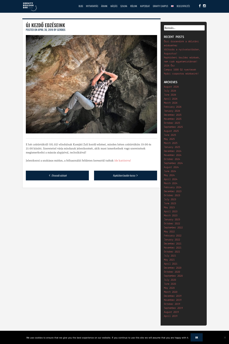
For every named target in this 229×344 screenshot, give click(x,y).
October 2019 (172, 304)
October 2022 (172, 223)
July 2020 (170, 280)
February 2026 (172, 107)
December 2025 (172, 115)
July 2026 (170, 91)
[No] (224, 337)
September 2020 (173, 276)
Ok (196, 337)
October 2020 (172, 272)
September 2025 (173, 127)
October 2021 (172, 251)
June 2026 (170, 95)
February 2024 (172, 187)
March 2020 (170, 292)
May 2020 (169, 288)
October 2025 (172, 123)
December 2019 (172, 296)
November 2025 (172, 119)
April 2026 (170, 99)
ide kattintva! (122, 160)
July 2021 (170, 255)
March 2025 (170, 143)
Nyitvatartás (92, 6)
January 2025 (172, 147)
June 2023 (170, 203)
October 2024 (172, 159)
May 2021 (169, 260)
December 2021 (172, 243)
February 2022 (172, 235)
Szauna (123, 6)
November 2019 (172, 300)
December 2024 (172, 151)
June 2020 (170, 284)
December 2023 (172, 191)
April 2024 (170, 179)
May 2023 (169, 207)
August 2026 (171, 86)
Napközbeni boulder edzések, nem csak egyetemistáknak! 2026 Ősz (182, 61)
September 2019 (173, 308)
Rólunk (133, 6)
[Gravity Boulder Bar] (29, 11)
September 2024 (173, 163)
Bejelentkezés (183, 6)
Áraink (104, 6)
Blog (81, 6)
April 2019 (170, 316)
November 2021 (172, 247)
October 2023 (172, 195)
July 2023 (170, 199)
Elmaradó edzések (59, 175)
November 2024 (172, 155)
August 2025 (171, 131)
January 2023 (172, 219)
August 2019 (171, 312)
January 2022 (172, 239)
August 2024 (171, 167)
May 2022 (169, 231)
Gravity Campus (160, 6)
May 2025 (169, 139)
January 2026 (172, 111)
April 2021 (170, 264)
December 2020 (172, 268)
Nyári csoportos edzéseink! (181, 73)
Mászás (113, 6)
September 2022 (173, 227)
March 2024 (170, 183)
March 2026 (170, 103)
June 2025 (170, 135)
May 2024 (169, 175)
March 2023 (170, 215)
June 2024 (170, 171)
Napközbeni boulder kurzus (124, 175)
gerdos (61, 30)
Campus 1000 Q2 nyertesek (180, 69)
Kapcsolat (145, 6)
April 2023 (170, 211)
